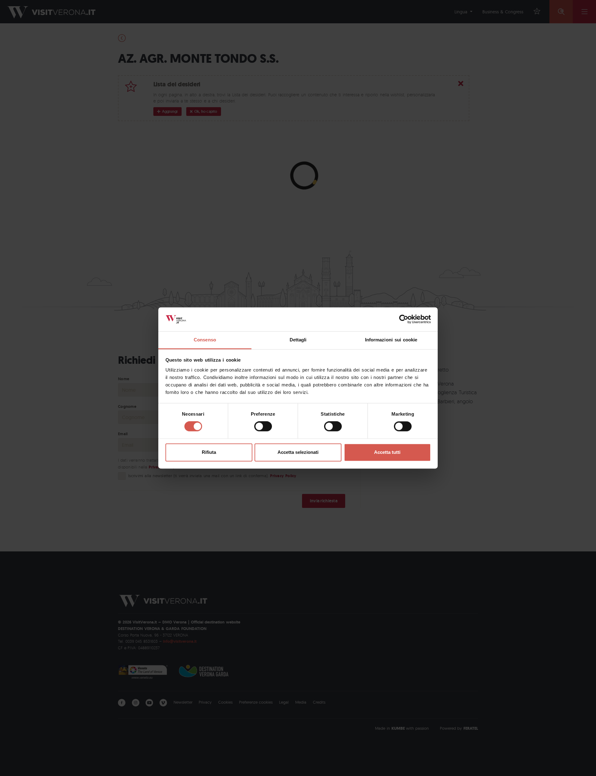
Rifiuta (209, 452)
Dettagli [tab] (298, 339)
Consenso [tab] (205, 339)
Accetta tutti (387, 452)
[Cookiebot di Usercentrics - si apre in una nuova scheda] (404, 319)
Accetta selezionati (298, 452)
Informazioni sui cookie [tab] (391, 339)
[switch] (263, 426)
